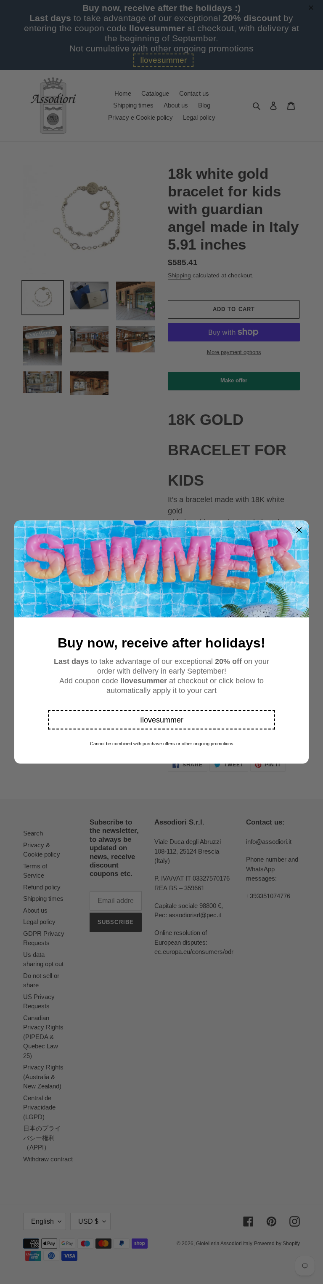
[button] (161, 720)
